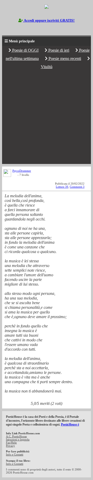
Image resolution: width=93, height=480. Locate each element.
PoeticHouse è (70, 424)
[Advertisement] (46, 117)
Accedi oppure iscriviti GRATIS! (49, 20)
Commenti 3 (77, 186)
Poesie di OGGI (24, 50)
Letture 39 (62, 186)
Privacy (10, 445)
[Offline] (15, 175)
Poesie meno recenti (64, 58)
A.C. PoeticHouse (16, 436)
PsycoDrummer (21, 170)
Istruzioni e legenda (17, 439)
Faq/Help (11, 442)
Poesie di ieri (58, 50)
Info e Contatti (14, 454)
